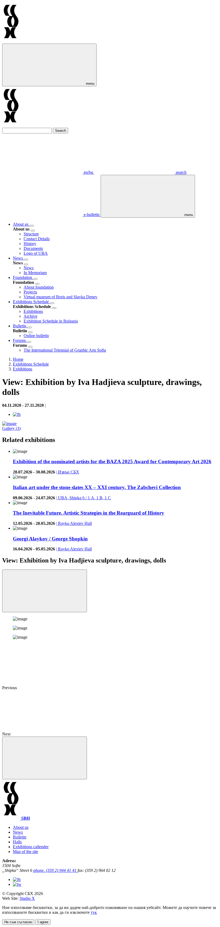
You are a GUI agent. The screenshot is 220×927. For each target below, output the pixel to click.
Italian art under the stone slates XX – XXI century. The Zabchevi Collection (97, 487)
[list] (32, 226)
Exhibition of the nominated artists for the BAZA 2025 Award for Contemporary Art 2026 (112, 461)
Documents (33, 248)
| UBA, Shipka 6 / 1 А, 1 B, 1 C (83, 498)
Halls (17, 842)
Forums (20, 340)
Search (60, 131)
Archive (30, 316)
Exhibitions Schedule (31, 301)
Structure (31, 234)
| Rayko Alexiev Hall (74, 523)
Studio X (27, 898)
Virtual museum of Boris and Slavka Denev (60, 297)
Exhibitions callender (31, 846)
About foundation (39, 287)
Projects (30, 292)
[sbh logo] (11, 41)
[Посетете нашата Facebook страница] (17, 879)
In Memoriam (35, 272)
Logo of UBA (36, 253)
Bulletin (20, 326)
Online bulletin (36, 335)
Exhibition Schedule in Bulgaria (51, 321)
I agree (43, 922)
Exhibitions (33, 311)
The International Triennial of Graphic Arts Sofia (65, 350)
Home (18, 359)
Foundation (23, 277)
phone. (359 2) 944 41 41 (55, 870)
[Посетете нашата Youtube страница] (17, 884)
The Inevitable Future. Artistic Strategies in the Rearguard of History (88, 513)
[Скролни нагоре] (44, 758)
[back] (33, 230)
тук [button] (94, 912)
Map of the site (25, 851)
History (30, 243)
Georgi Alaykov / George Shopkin (50, 539)
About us (21, 224)
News (18, 258)
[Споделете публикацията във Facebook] (17, 414)
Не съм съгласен (18, 922)
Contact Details (37, 238)
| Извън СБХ (67, 472)
